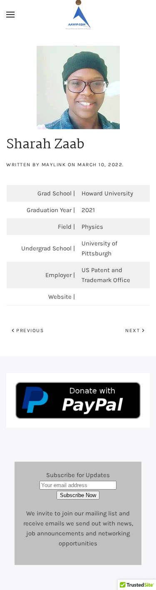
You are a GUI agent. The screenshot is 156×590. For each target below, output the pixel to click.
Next (132, 330)
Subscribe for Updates (78, 475)
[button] (10, 14)
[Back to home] (78, 14)
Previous (30, 330)
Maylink (54, 165)
